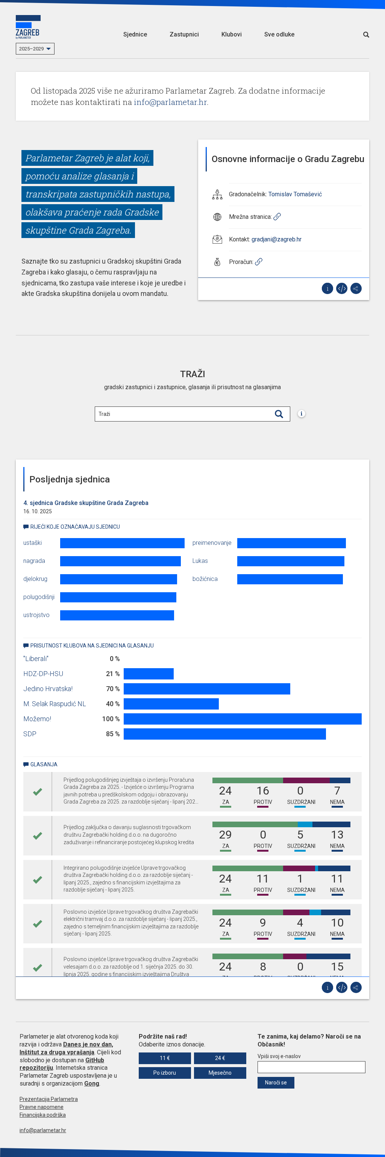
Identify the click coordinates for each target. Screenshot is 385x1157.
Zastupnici (184, 34)
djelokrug (35, 578)
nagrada (34, 560)
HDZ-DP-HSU (43, 674)
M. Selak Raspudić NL (54, 704)
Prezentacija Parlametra (49, 1099)
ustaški (32, 542)
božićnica (205, 578)
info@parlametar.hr (170, 102)
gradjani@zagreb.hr (277, 239)
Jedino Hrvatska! (48, 689)
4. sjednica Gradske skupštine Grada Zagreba (86, 502)
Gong (91, 1083)
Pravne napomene (42, 1107)
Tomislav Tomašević (295, 194)
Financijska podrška (43, 1115)
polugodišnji (39, 596)
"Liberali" (36, 659)
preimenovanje (212, 542)
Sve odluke (279, 34)
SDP (29, 734)
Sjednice (135, 34)
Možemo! (37, 719)
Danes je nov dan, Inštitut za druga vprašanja (66, 1048)
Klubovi (231, 34)
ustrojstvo (36, 615)
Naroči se (276, 1083)
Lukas (200, 560)
